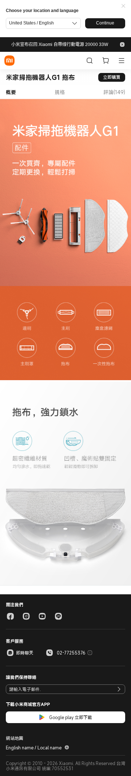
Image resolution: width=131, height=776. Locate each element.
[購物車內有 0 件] (105, 60)
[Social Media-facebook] (10, 616)
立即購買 (111, 77)
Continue (105, 23)
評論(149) (114, 92)
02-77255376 (71, 653)
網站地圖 (14, 738)
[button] (123, 6)
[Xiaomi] (9, 60)
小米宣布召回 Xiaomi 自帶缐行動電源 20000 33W (59, 44)
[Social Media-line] (58, 616)
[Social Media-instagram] (26, 616)
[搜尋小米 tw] (89, 60)
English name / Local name (33, 747)
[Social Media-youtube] (42, 616)
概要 (11, 92)
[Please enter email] (119, 689)
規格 (60, 92)
